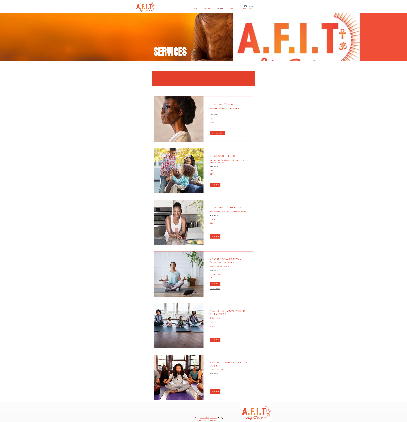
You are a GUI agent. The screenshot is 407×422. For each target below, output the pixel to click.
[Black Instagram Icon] (222, 417)
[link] (228, 104)
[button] (217, 133)
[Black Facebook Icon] (219, 417)
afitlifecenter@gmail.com (208, 418)
